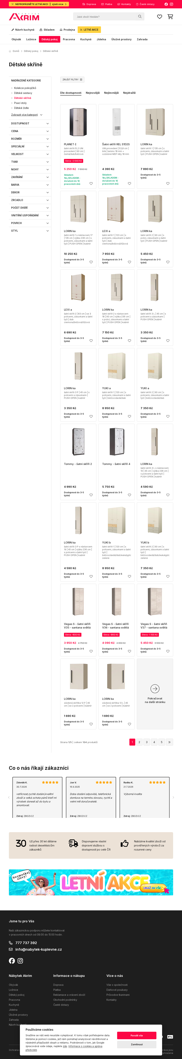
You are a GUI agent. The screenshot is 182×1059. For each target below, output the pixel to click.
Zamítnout (137, 1044)
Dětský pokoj (50, 39)
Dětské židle (21, 107)
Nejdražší (129, 92)
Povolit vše (137, 1035)
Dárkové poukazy (117, 989)
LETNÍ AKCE (91, 29)
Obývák (16, 39)
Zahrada (142, 39)
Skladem (49, 29)
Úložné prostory (121, 39)
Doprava (91, 4)
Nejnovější (93, 92)
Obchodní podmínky (65, 999)
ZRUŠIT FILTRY (70, 79)
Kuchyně (85, 39)
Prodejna (69, 29)
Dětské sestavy (23, 92)
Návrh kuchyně (24, 29)
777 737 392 (26, 943)
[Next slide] (173, 797)
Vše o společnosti (117, 984)
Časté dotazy (147, 4)
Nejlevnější (111, 92)
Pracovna (69, 39)
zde (65, 1046)
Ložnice (31, 39)
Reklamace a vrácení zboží (69, 994)
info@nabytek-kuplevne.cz (38, 949)
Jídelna (101, 39)
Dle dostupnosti (70, 92)
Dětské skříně (50, 51)
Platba (108, 4)
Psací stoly (20, 102)
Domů (16, 51)
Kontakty (126, 4)
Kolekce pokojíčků (25, 87)
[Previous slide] (9, 797)
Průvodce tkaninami (118, 994)
